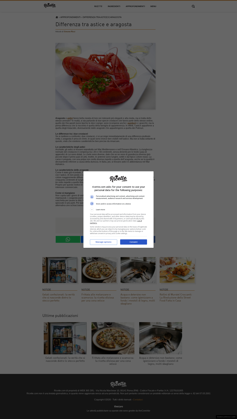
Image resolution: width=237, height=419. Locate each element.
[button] (118, 210)
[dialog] (118, 209)
